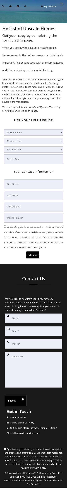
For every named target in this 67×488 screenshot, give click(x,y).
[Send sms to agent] (10, 6)
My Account (49, 6)
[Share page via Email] (25, 6)
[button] (32, 254)
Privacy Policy (40, 247)
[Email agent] (18, 6)
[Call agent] (3, 6)
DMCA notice (33, 484)
